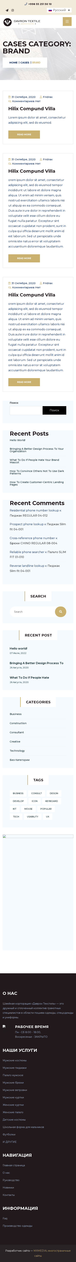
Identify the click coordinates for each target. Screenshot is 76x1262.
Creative (15, 741)
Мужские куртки (13, 1097)
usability (32, 816)
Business (16, 714)
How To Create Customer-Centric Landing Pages (37, 483)
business (18, 793)
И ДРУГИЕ (9, 1141)
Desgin (54, 793)
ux (47, 816)
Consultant (17, 732)
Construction (18, 723)
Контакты (9, 1195)
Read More (24, 134)
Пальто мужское (13, 1075)
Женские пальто (13, 1112)
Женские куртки (13, 1104)
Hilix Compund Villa (31, 108)
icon (34, 801)
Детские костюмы (14, 1119)
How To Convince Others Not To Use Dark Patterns (37, 472)
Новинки (8, 1187)
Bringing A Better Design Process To (36, 663)
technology (17, 751)
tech (16, 816)
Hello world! (17, 440)
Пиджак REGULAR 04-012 (29, 515)
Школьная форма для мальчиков (23, 1127)
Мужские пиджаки (15, 1067)
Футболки (9, 1134)
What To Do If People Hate (29, 677)
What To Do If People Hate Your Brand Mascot (34, 461)
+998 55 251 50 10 (40, 4)
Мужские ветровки (15, 1090)
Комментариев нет (25, 101)
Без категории (20, 760)
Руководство (11, 1180)
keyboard (51, 801)
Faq (5, 1218)
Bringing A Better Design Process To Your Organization (37, 450)
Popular (46, 809)
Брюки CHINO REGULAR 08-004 (33, 543)
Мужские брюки (13, 1082)
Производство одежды (17, 1225)
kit (14, 809)
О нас (6, 1172)
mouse (28, 809)
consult (36, 793)
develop (18, 801)
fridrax (47, 97)
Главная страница (14, 1165)
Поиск (14, 402)
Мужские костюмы (15, 1060)
